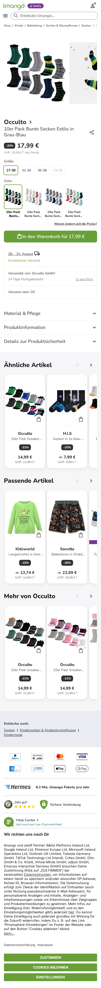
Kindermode (13, 735)
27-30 (10, 170)
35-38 (42, 170)
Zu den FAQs (84, 279)
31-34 (26, 170)
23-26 (58, 170)
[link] (33, 201)
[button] (21, 153)
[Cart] (38, 419)
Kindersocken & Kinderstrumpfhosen (48, 730)
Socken (9, 730)
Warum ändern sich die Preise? (75, 224)
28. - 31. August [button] (20, 254)
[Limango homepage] (14, 6)
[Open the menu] (5, 16)
